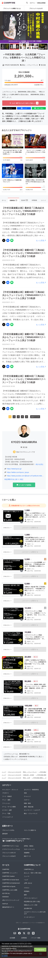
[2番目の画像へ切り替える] (14, 47)
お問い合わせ (28, 883)
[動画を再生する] (24, 27)
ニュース (26, 876)
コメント (43, 200)
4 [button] (22, 417)
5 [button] (26, 417)
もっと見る (40, 240)
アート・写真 (6, 813)
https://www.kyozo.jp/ (14, 469)
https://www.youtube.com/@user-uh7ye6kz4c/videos (25, 476)
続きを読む (40, 464)
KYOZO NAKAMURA (12, 65)
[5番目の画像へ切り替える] (43, 47)
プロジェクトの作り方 (9, 852)
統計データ (27, 856)
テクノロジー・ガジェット (10, 789)
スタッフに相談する (30, 830)
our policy (4, 956)
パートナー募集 (35, 938)
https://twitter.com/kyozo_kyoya (18, 472)
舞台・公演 (26, 778)
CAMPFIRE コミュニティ (10, 873)
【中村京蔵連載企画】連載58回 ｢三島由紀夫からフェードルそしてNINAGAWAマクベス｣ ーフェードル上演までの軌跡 (24, 295)
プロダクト (5, 793)
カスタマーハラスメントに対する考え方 (34, 913)
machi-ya (5, 903)
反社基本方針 (28, 908)
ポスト (10, 108)
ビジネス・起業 (7, 810)
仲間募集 (34, 200)
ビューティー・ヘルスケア (32, 810)
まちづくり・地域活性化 (31, 789)
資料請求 (5, 833)
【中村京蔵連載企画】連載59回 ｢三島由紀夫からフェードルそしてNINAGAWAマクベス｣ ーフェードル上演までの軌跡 (24, 253)
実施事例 (26, 852)
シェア (25, 108)
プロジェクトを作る (8, 830)
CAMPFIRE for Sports (8, 886)
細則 (25, 895)
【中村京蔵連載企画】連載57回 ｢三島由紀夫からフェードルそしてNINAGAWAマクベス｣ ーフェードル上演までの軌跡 (24, 337)
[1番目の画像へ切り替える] (4, 47)
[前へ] (2, 27)
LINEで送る (39, 108)
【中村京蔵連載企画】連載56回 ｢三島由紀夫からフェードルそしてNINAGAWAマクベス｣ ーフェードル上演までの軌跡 (24, 379)
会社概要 (12, 938)
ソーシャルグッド (7, 817)
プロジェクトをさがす (14, 772)
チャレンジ (27, 796)
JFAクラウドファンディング (10, 900)
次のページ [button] (34, 417)
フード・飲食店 (7, 796)
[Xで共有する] (3, 240)
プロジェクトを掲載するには (12, 8)
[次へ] (45, 27)
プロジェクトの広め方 (9, 856)
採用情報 (24, 938)
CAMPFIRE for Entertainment (11, 883)
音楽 (25, 793)
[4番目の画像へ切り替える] (33, 47)
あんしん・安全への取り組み (32, 873)
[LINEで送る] (11, 240)
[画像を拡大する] (21, 522)
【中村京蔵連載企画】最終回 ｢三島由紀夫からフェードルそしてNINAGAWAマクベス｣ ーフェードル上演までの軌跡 (23, 211)
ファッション (6, 803)
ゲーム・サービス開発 (9, 807)
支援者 (24, 200)
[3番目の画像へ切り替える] (23, 47)
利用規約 (26, 891)
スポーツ (26, 800)
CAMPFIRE (5, 869)
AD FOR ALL (6, 893)
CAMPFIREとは (29, 869)
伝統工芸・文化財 (28, 775)
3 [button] (18, 417)
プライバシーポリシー (30, 898)
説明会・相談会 (28, 846)
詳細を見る (6, 527)
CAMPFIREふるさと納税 (9, 890)
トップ (4, 772)
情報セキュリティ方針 (30, 905)
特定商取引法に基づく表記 (13, 479)
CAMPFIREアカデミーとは (10, 846)
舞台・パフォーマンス (30, 65)
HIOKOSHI (5, 897)
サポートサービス (29, 849)
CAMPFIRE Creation (8, 876)
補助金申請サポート (8, 907)
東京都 (43, 65)
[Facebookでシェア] (7, 240)
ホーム (4, 200)
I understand (40, 950)
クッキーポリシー (29, 917)
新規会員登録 (41, 3)
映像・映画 (27, 803)
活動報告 (13, 200)
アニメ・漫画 (6, 800)
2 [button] (14, 417)
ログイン (32, 3)
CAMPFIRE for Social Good (10, 880)
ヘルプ (26, 880)
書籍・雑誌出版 (28, 807)
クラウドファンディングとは (11, 849)
